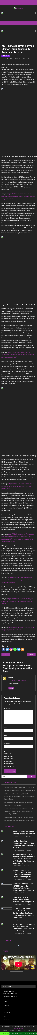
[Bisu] (30, 972)
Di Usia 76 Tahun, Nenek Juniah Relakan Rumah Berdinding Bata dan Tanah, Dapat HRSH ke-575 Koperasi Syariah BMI (18, 811)
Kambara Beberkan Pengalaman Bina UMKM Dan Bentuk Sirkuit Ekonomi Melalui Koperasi (24, 844)
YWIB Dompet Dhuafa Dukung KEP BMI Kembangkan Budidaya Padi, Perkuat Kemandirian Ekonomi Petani (19, 796)
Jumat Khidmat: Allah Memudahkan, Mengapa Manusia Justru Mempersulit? (18, 804)
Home (5, 1001)
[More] (22, 649)
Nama (6, 727)
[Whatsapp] (15, 649)
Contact (6, 1020)
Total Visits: (7, 996)
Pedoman (7, 1009)
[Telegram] (19, 649)
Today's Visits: (7, 991)
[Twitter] (7, 649)
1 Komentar (26, 59)
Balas (11, 688)
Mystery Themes (18, 1028)
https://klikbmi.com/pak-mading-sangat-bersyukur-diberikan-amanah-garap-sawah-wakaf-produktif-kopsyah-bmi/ (16, 580)
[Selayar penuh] (33, 972)
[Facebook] (3, 649)
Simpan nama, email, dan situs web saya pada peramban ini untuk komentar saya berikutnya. (9, 760)
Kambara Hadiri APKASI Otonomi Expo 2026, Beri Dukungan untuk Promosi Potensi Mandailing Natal (19, 789)
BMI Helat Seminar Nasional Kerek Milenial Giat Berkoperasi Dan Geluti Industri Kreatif (32, 654)
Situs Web (7, 743)
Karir (5, 1016)
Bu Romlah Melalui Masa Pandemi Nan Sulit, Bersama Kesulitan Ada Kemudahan (7, 654)
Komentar (7, 708)
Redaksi (17, 59)
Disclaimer (7, 1012)
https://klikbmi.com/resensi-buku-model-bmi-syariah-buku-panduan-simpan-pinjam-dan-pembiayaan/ (17, 486)
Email (6, 735)
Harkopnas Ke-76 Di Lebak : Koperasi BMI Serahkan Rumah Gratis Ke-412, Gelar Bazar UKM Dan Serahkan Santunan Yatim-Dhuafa (24, 859)
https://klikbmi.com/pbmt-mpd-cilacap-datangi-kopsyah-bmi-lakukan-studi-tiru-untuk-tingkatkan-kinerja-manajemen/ (18, 196)
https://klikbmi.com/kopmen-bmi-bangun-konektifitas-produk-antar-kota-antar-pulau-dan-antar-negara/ (17, 601)
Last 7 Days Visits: (9, 993)
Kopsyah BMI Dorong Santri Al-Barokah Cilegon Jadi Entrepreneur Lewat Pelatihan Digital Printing (19, 819)
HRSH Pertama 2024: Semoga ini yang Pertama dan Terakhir (24, 833)
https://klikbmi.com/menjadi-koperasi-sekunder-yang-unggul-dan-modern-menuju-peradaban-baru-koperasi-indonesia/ (17, 354)
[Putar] (4, 972)
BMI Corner (6, 55)
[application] (18, 964)
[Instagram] (11, 649)
